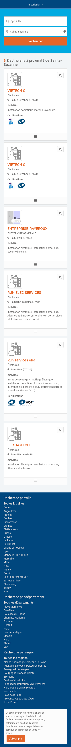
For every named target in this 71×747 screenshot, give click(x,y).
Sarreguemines (12, 580)
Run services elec (21, 360)
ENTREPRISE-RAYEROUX (27, 228)
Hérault (8, 624)
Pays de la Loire (12, 694)
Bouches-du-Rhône (14, 614)
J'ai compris (15, 738)
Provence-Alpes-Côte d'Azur (19, 698)
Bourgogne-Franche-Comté (19, 673)
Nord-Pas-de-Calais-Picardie (19, 687)
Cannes (8, 525)
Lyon (6, 551)
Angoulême (10, 511)
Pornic (7, 573)
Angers (8, 507)
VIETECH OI (17, 90)
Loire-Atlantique (13, 632)
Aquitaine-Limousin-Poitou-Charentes (25, 665)
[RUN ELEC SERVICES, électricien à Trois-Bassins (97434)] (15, 281)
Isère (6, 628)
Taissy (7, 587)
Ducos (7, 533)
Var (6, 646)
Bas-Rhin (9, 610)
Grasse (8, 536)
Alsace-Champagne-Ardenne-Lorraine (25, 662)
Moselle (8, 635)
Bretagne (9, 676)
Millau (7, 562)
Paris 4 (7, 569)
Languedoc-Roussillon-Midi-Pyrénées (24, 683)
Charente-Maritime (14, 617)
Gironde (8, 621)
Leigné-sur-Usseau (14, 547)
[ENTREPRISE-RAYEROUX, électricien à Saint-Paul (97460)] (15, 217)
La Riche (8, 540)
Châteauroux (11, 529)
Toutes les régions (15, 658)
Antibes (8, 518)
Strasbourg (10, 584)
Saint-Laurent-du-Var (15, 576)
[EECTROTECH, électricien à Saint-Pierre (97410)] (15, 434)
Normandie (10, 691)
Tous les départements (18, 602)
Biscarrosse (10, 522)
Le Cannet (9, 544)
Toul (6, 591)
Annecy (8, 514)
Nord (6, 639)
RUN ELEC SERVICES (24, 292)
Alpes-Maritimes (13, 606)
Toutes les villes (14, 503)
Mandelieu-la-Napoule (16, 554)
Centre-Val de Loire (14, 680)
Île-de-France (11, 702)
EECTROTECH (18, 445)
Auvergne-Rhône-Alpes (16, 669)
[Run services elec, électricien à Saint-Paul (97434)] (15, 349)
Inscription (34, 4)
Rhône (7, 643)
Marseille (9, 558)
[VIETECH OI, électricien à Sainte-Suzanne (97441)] (15, 79)
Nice (6, 565)
